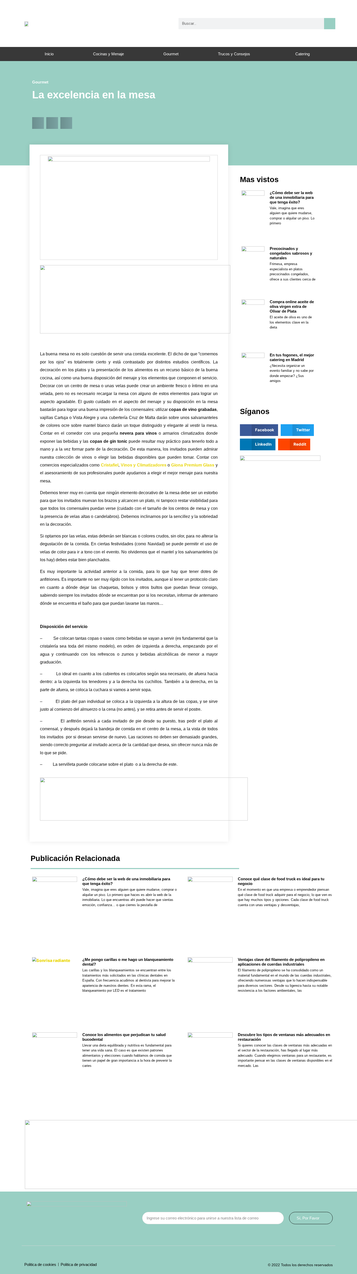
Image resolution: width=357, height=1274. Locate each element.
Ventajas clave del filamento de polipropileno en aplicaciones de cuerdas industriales (281, 961)
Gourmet (171, 54)
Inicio (49, 54)
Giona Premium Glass (192, 465)
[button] (38, 123)
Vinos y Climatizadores (143, 465)
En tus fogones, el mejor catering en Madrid (292, 357)
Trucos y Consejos (234, 54)
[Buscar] (329, 23)
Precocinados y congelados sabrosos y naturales (291, 253)
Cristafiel (109, 465)
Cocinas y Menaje (108, 54)
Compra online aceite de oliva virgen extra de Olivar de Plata (292, 306)
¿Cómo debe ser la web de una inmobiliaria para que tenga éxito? (292, 197)
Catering (302, 54)
